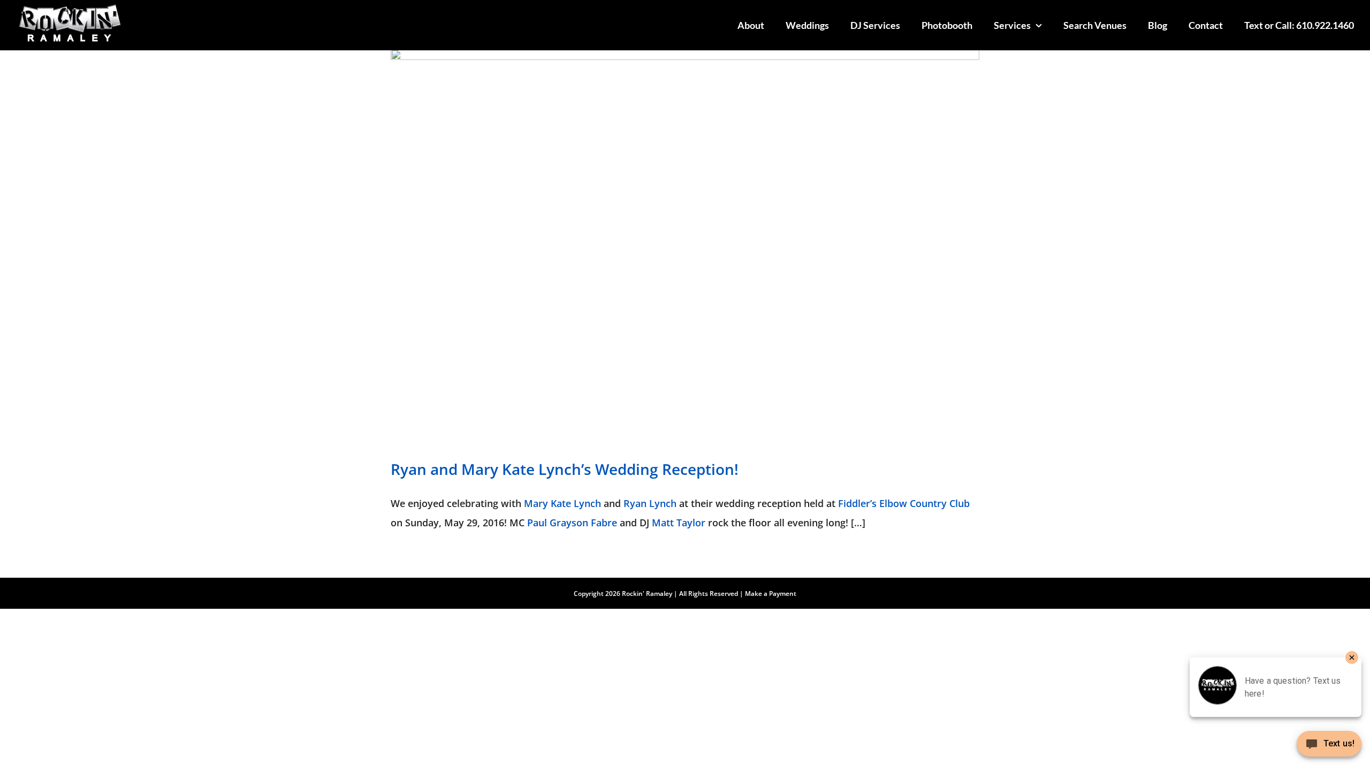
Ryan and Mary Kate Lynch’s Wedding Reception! (565, 469)
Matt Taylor (678, 522)
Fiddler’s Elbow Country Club (904, 503)
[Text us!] (1329, 747)
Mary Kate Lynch (562, 503)
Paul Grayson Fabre (572, 522)
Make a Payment (770, 593)
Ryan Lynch (649, 503)
